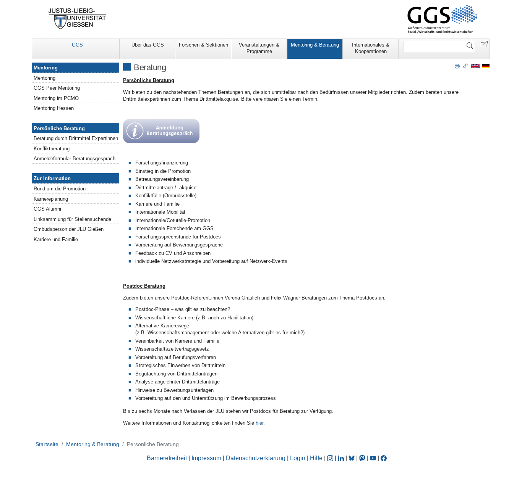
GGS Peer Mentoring (57, 88)
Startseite (47, 444)
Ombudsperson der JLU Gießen (69, 229)
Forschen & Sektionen (203, 45)
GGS (77, 45)
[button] (484, 44)
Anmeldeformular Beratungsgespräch (74, 158)
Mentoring (46, 68)
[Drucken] (457, 66)
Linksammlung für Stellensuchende (72, 219)
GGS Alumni (47, 209)
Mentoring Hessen (54, 108)
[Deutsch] (486, 66)
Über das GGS (147, 45)
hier (259, 423)
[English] (475, 66)
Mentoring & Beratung (315, 45)
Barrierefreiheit (167, 458)
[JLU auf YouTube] (373, 458)
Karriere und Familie (56, 239)
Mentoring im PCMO (56, 98)
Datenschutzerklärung (255, 458)
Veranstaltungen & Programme (259, 48)
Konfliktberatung (52, 148)
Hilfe (316, 458)
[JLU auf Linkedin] (341, 458)
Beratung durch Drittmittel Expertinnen (76, 138)
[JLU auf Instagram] (331, 458)
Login (298, 458)
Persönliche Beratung (59, 128)
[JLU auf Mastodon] (363, 458)
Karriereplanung (51, 199)
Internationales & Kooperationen (370, 48)
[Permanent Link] (465, 65)
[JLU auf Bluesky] (352, 458)
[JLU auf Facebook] (384, 458)
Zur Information (52, 178)
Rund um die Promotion (60, 189)
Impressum (206, 458)
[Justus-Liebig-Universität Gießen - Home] (77, 18)
